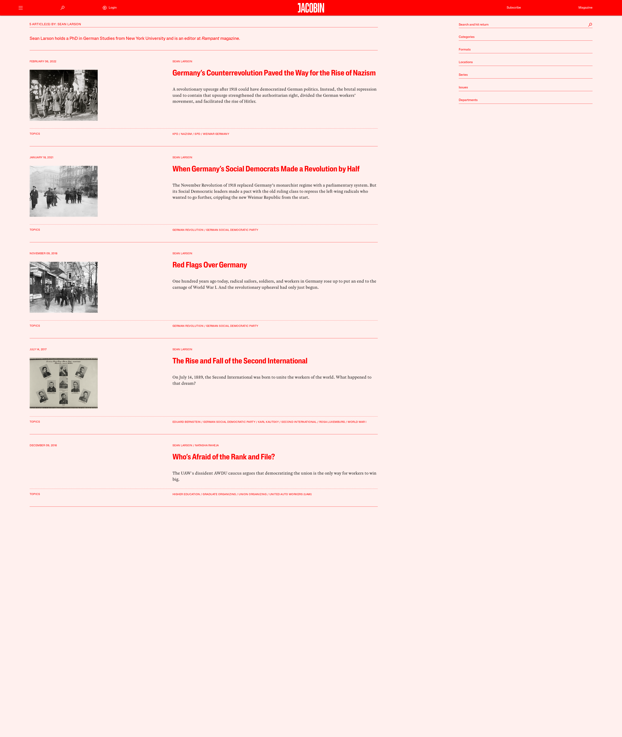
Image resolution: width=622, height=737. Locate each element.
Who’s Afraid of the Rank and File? (224, 457)
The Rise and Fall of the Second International (240, 361)
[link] (109, 7)
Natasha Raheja (207, 445)
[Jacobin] (311, 8)
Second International (299, 422)
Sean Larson (182, 61)
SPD (197, 134)
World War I (357, 422)
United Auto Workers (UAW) (290, 494)
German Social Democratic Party (232, 230)
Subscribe (514, 7)
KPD (175, 134)
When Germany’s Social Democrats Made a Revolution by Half (266, 169)
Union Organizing (253, 494)
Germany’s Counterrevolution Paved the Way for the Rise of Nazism (274, 73)
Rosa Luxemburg (332, 422)
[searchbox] (526, 25)
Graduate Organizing (219, 494)
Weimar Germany (216, 134)
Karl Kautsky (268, 422)
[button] (21, 7)
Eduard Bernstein (187, 422)
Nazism (186, 134)
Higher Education (186, 494)
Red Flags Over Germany (210, 265)
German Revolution (188, 230)
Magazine (585, 7)
